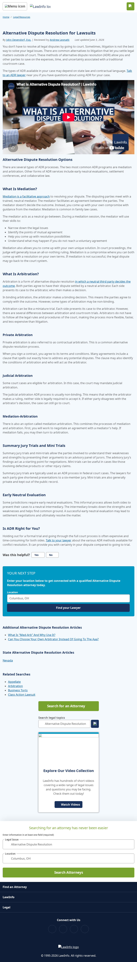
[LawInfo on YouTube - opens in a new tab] (74, 929)
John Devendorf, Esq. (18, 39)
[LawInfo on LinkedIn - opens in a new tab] (85, 929)
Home (6, 17)
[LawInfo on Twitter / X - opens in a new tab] (63, 929)
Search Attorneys (68, 872)
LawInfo (8, 897)
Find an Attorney (15, 887)
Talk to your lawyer (58, 540)
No (51, 555)
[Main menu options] (15, 6)
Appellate (14, 682)
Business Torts (18, 690)
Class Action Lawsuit (21, 695)
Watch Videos (70, 804)
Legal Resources (21, 17)
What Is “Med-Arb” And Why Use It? (31, 635)
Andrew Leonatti (59, 39)
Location (12, 592)
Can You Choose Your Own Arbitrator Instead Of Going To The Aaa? (53, 639)
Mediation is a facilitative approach (26, 196)
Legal (6, 907)
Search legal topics (51, 718)
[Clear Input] (126, 598)
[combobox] (68, 598)
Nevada (8, 660)
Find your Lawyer (68, 608)
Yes (36, 555)
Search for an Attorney (66, 706)
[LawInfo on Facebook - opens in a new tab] (52, 929)
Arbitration (15, 686)
